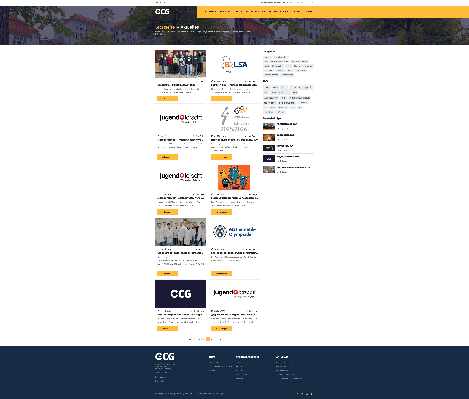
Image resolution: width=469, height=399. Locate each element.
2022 (292, 107)
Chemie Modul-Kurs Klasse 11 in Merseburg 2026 (184, 252)
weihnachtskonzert (299, 97)
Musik (288, 66)
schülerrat (280, 112)
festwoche (270, 102)
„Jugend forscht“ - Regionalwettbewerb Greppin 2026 (187, 139)
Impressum (160, 377)
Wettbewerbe (287, 75)
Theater (239, 370)
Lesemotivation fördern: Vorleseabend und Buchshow (241, 198)
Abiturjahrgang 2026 (284, 362)
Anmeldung (214, 362)
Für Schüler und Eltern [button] (274, 12)
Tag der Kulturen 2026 (285, 375)
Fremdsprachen (281, 57)
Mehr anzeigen (167, 99)
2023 (275, 87)
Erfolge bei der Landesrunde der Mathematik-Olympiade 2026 (245, 252)
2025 (266, 87)
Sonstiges (280, 70)
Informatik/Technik (300, 62)
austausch (282, 107)
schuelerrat (303, 102)
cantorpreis (305, 87)
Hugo (221, 394)
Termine (212, 370)
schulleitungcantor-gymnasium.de (298, 3)
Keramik (239, 379)
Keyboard (240, 366)
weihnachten (271, 97)
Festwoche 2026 (283, 370)
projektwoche (286, 102)
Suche (309, 12)
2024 (284, 87)
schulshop (268, 112)
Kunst (266, 66)
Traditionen (300, 70)
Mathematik (277, 66)
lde (265, 92)
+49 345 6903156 (270, 3)
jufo (300, 107)
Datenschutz (160, 381)
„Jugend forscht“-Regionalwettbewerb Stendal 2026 (186, 198)
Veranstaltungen (271, 75)
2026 (293, 87)
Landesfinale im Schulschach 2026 (176, 84)
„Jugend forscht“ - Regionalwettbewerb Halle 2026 (239, 314)
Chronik (239, 362)
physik (272, 107)
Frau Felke (200, 136)
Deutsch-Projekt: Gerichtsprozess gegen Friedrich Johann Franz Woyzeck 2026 (200, 314)
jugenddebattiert (280, 92)
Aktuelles (225, 12)
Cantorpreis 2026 (283, 366)
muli (283, 97)
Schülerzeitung (242, 375)
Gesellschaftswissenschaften (276, 62)
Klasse (201, 249)
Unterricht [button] (251, 12)
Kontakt (296, 12)
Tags (265, 81)
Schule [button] (237, 12)
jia (265, 107)
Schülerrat (268, 70)
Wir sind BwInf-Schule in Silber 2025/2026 (234, 139)
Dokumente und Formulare (220, 366)
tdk (295, 92)
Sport (290, 70)
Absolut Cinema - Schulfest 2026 (289, 379)
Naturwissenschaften (303, 66)
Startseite (210, 12)
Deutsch (267, 57)
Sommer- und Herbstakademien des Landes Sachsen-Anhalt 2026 (247, 84)
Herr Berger (253, 81)
